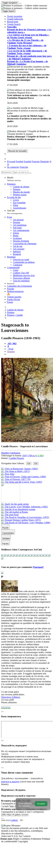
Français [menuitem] (36, 161)
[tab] (11, 343)
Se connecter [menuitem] (13, 167)
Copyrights (23, 841)
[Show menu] (20, 3)
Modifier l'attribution (10, 453)
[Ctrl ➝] (15, 504)
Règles (16, 839)
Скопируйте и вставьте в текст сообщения (22, 812)
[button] (14, 16)
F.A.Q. (15, 836)
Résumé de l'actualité (17, 151)
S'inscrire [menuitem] (24, 167)
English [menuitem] (19, 161)
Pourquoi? (38, 567)
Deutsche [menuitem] (44, 161)
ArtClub (14, 211)
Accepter (41, 804)
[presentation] (29, 354)
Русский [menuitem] (11, 161)
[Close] (2, 711)
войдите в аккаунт (10, 781)
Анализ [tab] (11, 351)
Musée (14, 178)
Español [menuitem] (27, 161)
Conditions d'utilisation (31, 839)
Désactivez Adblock (10, 697)
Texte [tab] (10, 349)
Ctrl (28, 463)
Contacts (27, 836)
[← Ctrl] (21, 482)
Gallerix (14, 820)
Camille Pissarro (16, 458)
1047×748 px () (33, 455)
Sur (21, 836)
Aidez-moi (6, 836)
